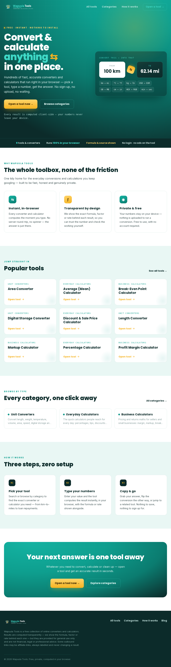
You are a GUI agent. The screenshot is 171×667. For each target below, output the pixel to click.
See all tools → (158, 270)
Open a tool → (155, 6)
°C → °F (118, 83)
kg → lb (130, 83)
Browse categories (56, 104)
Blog (164, 620)
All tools (91, 6)
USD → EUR (144, 83)
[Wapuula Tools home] (18, 7)
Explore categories (103, 583)
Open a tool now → (20, 104)
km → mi (105, 83)
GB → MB (105, 89)
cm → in (118, 89)
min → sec (147, 89)
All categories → (156, 400)
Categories (109, 6)
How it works (130, 6)
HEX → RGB (131, 89)
